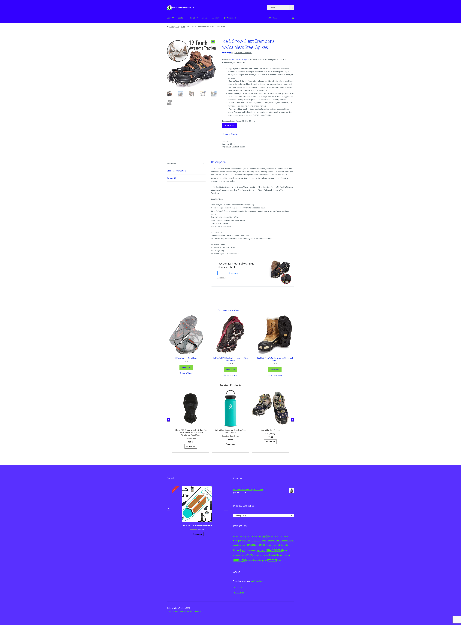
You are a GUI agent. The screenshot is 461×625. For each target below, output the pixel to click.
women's (280, 560)
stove (267, 555)
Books (180, 18)
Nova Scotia (274, 550)
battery (243, 536)
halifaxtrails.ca (257, 581)
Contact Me (239, 592)
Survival (273, 555)
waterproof (262, 560)
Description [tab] (171, 163)
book (265, 536)
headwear (275, 545)
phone (285, 550)
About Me (238, 587)
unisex (248, 560)
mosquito (253, 550)
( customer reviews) (243, 52)
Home (172, 27)
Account (215, 18)
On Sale (205, 18)
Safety (249, 555)
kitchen (236, 550)
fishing (235, 545)
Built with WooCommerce (190, 611)
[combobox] (263, 515)
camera (285, 536)
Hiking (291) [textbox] (263, 515)
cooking (246, 540)
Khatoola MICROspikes (239, 59)
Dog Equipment (256, 541)
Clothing (188, 438)
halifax (268, 545)
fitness (239, 545)
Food (243, 545)
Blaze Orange (257, 536)
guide (262, 544)
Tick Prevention (285, 555)
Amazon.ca (229, 125)
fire (293, 541)
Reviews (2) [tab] (171, 178)
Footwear (235, 147)
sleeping (257, 555)
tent (279, 555)
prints (243, 555)
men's (248, 550)
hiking (281, 545)
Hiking (183, 27)
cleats (228, 147)
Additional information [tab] (176, 171)
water (253, 560)
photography (237, 555)
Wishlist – (231, 18)
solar (263, 555)
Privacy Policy (172, 611)
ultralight (239, 560)
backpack (236, 536)
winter (242, 147)
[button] (213, 41)
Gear (168, 18)
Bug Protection (275, 536)
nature (261, 550)
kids (286, 544)
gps (256, 545)
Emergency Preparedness (279, 540)
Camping (225, 436)
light (242, 550)
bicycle (250, 536)
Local (192, 18)
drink (264, 540)
